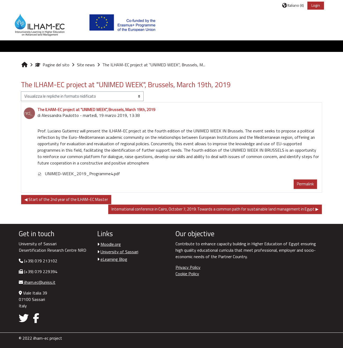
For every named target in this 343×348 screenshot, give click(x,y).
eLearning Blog (113, 259)
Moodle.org (110, 244)
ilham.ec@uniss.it (39, 282)
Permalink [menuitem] (305, 184)
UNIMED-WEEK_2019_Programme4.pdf (82, 173)
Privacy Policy (188, 267)
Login (315, 5)
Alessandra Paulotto (60, 115)
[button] (293, 5)
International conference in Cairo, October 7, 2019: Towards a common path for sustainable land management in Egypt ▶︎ (215, 209)
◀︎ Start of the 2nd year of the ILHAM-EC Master (66, 199)
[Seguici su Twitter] (25, 318)
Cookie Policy (187, 273)
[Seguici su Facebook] (36, 318)
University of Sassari (119, 251)
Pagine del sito (56, 65)
